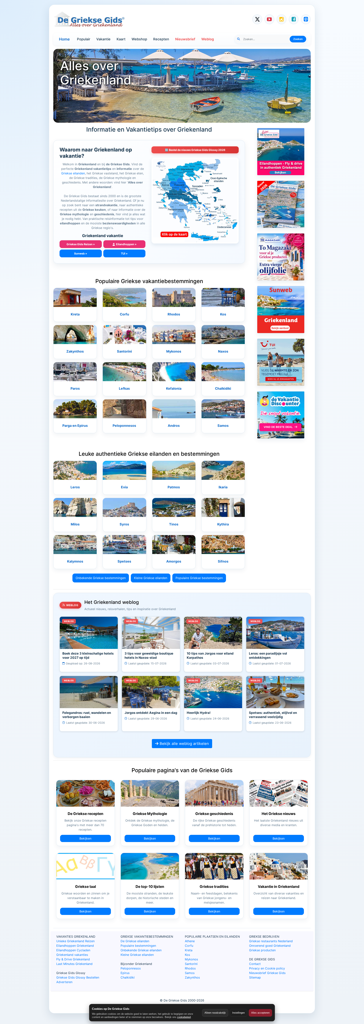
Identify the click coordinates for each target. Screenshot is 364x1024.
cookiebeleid (184, 1017)
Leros (75, 487)
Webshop (139, 39)
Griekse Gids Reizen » (81, 244)
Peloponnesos (124, 426)
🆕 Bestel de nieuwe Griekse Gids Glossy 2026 (195, 149)
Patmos (174, 487)
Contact (255, 964)
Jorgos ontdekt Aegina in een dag (151, 713)
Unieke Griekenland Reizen (75, 941)
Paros (75, 388)
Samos (223, 426)
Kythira (223, 524)
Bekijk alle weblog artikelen (183, 743)
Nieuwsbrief (185, 39)
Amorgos (173, 561)
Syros (124, 524)
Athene (190, 941)
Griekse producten (262, 950)
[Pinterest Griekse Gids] (306, 19)
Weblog (207, 39)
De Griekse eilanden (135, 941)
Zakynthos (75, 351)
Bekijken (85, 838)
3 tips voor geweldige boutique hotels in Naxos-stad (149, 656)
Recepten (161, 39)
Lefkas (124, 388)
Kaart (121, 39)
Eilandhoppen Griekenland (75, 946)
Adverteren (64, 982)
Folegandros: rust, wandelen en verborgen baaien (86, 715)
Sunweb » (80, 253)
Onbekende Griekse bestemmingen (101, 578)
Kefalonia (173, 388)
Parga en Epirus (75, 426)
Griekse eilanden (73, 173)
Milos (75, 524)
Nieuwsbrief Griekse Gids (267, 973)
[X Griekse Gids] (257, 19)
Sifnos (223, 561)
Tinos (173, 524)
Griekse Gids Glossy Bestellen (77, 977)
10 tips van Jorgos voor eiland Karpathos (210, 656)
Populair (83, 39)
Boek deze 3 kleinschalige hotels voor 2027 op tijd (88, 656)
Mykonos (173, 351)
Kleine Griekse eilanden (150, 578)
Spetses (124, 561)
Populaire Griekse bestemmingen (199, 578)
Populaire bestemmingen (138, 946)
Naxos (223, 351)
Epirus (125, 973)
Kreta (75, 314)
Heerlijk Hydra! (198, 713)
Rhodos (174, 314)
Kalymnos (75, 561)
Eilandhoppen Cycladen (73, 950)
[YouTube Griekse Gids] (269, 19)
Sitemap (255, 977)
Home (64, 39)
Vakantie (103, 39)
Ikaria (223, 487)
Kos (223, 314)
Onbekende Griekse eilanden (141, 950)
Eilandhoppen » (124, 244)
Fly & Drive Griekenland (73, 959)
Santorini (124, 351)
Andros (174, 426)
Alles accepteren (260, 1012)
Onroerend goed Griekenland (270, 946)
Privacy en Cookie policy (267, 968)
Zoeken (298, 39)
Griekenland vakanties (72, 955)
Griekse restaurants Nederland (271, 941)
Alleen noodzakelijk (215, 1012)
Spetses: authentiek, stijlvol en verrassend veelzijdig (273, 715)
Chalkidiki (223, 388)
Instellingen (238, 1012)
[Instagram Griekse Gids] (281, 19)
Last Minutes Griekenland (74, 964)
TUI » (124, 253)
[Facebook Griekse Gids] (294, 19)
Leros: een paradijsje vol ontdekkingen (268, 656)
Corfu (124, 314)
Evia (124, 487)
